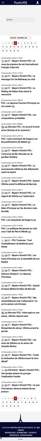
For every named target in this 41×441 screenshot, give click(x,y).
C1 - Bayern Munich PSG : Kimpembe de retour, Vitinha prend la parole (20, 327)
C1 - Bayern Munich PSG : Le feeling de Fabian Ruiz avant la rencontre (18, 91)
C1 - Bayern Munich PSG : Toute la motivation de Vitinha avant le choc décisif (20, 358)
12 (3, 47)
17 (21, 47)
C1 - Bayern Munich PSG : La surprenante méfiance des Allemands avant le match (19, 168)
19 (29, 47)
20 (33, 47)
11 (35, 43)
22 (3, 51)
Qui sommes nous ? (22, 433)
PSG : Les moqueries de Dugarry (17, 220)
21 (36, 47)
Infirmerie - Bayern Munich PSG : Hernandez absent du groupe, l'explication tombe (20, 373)
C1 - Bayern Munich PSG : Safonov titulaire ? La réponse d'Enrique (16, 273)
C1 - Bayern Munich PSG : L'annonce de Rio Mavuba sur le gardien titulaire (16, 153)
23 (6, 51)
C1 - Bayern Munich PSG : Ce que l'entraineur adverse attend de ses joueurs (20, 388)
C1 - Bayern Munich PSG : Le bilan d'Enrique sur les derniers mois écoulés (19, 207)
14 (10, 47)
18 (25, 47)
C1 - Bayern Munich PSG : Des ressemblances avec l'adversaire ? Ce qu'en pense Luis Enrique (19, 300)
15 (14, 47)
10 (31, 43)
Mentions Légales (10, 433)
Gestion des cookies (26, 435)
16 (18, 47)
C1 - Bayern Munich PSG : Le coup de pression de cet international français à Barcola (19, 64)
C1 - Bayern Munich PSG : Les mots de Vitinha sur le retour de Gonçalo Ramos (18, 342)
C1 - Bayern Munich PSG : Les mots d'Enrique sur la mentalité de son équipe (20, 258)
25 (14, 51)
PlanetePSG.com (15, 428)
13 (6, 47)
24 (10, 51)
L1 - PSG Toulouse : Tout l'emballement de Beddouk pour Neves (17, 243)
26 (18, 51)
